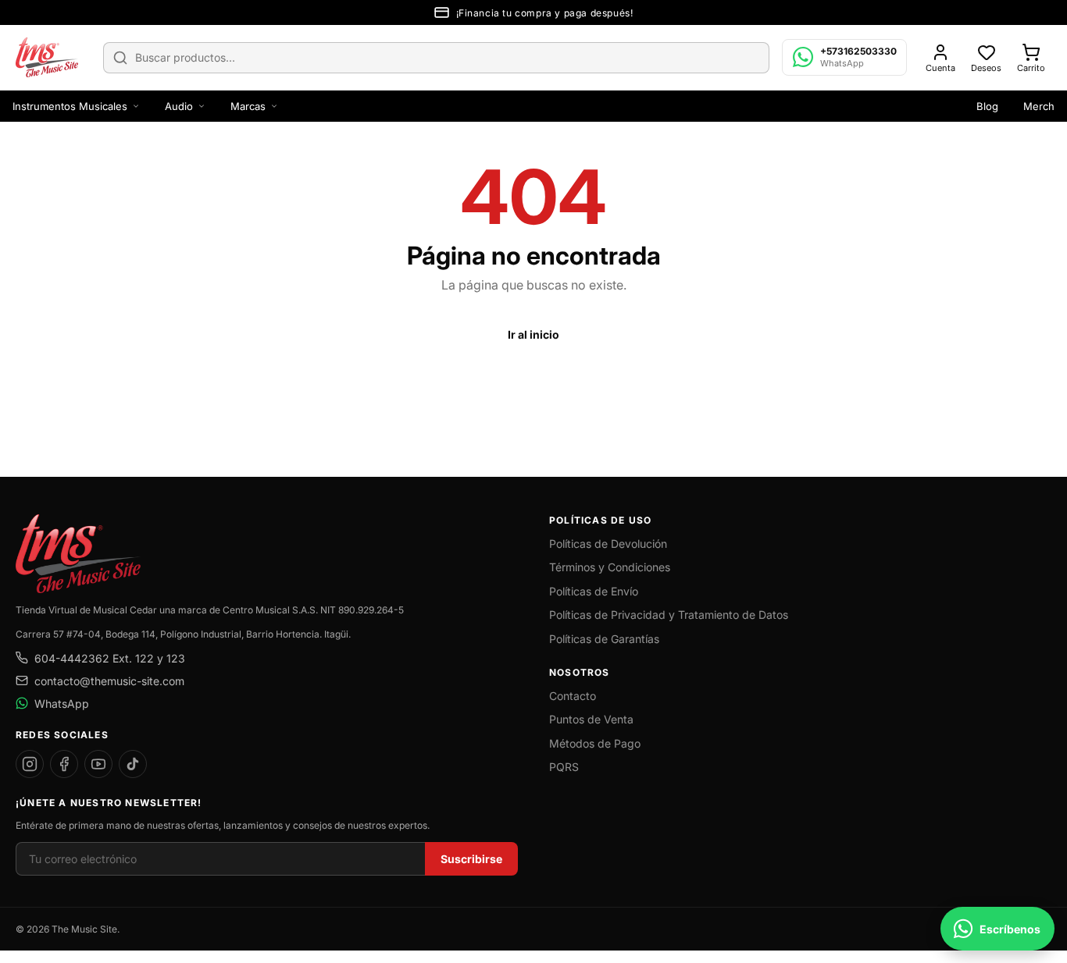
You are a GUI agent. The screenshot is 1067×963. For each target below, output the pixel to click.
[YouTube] (98, 764)
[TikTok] (133, 764)
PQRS (564, 766)
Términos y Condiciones (609, 567)
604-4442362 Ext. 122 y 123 (109, 658)
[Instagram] (30, 764)
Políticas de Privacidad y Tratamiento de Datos (668, 614)
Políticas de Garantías (604, 638)
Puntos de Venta (591, 719)
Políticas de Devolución (608, 543)
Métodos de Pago (595, 743)
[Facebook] (64, 764)
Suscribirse (471, 858)
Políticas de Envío (593, 591)
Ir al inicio (533, 334)
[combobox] (436, 57)
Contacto (572, 695)
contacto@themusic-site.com (109, 681)
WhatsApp (61, 703)
